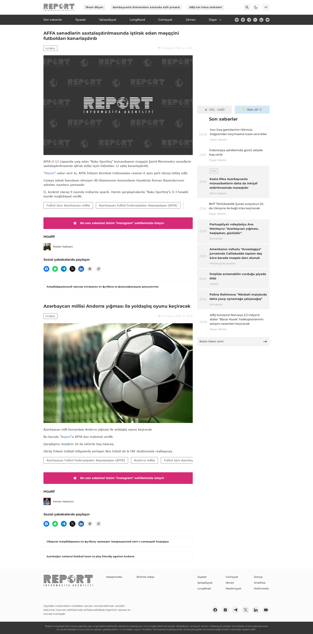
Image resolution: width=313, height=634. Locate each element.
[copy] (98, 269)
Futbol (50, 48)
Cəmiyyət (232, 577)
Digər (213, 19)
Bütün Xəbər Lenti (211, 341)
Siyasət (202, 577)
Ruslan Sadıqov (63, 246)
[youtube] (268, 20)
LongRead (204, 588)
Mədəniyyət (233, 588)
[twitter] (255, 20)
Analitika (259, 582)
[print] (90, 269)
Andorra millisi (144, 460)
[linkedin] (261, 20)
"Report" (66, 436)
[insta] (243, 20)
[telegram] (249, 20)
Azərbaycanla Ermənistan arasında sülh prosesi (146, 7)
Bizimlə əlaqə (145, 577)
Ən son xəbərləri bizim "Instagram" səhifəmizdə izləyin (122, 223)
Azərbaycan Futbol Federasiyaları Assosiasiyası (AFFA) (138, 205)
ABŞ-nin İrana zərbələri (205, 7)
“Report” (49, 173)
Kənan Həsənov (63, 501)
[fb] (237, 20)
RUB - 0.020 (217, 109)
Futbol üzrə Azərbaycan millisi (68, 205)
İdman (230, 582)
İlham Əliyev (94, 7)
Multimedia (261, 588)
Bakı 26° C (254, 109)
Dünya (258, 577)
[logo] (59, 7)
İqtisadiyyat (204, 582)
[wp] (55, 269)
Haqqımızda (114, 577)
